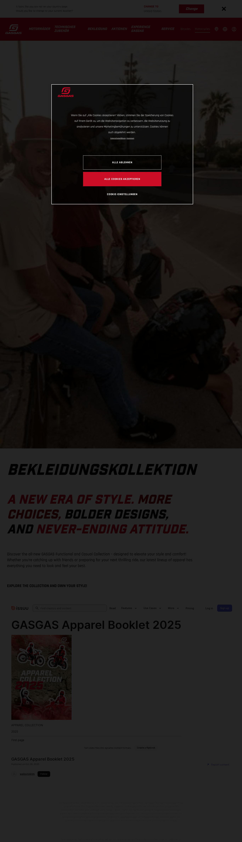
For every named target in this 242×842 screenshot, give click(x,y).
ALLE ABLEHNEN (122, 162)
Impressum (130, 138)
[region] (122, 144)
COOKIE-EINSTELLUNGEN (122, 194)
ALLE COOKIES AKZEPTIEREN (122, 179)
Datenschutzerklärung (118, 138)
